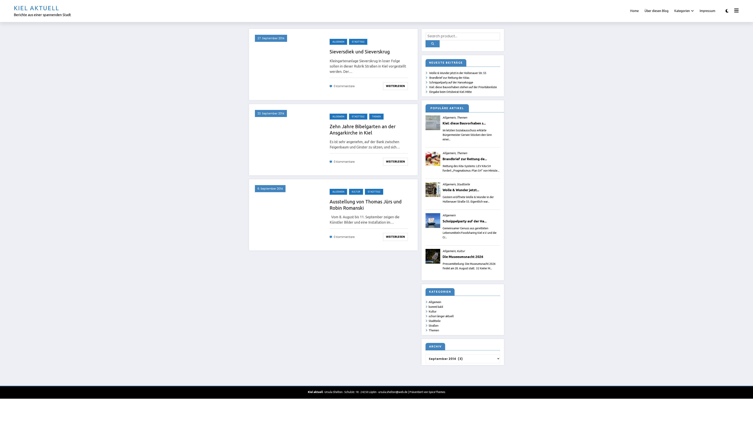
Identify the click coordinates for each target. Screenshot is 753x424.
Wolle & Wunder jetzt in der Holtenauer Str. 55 (457, 73)
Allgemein (338, 41)
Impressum (707, 11)
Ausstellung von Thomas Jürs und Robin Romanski (366, 204)
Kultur (356, 191)
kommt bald (436, 306)
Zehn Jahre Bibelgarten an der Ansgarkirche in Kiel (363, 129)
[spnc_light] (727, 11)
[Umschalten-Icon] (736, 11)
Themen (376, 116)
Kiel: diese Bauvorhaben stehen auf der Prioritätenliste (463, 87)
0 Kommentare (344, 86)
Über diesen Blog (656, 11)
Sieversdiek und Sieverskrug (360, 51)
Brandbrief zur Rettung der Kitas (449, 77)
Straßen (433, 325)
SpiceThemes (437, 392)
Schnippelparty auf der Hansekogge (451, 82)
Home (634, 11)
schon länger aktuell (441, 316)
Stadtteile (358, 41)
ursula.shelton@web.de (392, 392)
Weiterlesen (395, 86)
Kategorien (682, 11)
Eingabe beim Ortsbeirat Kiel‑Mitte (450, 91)
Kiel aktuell (36, 8)
